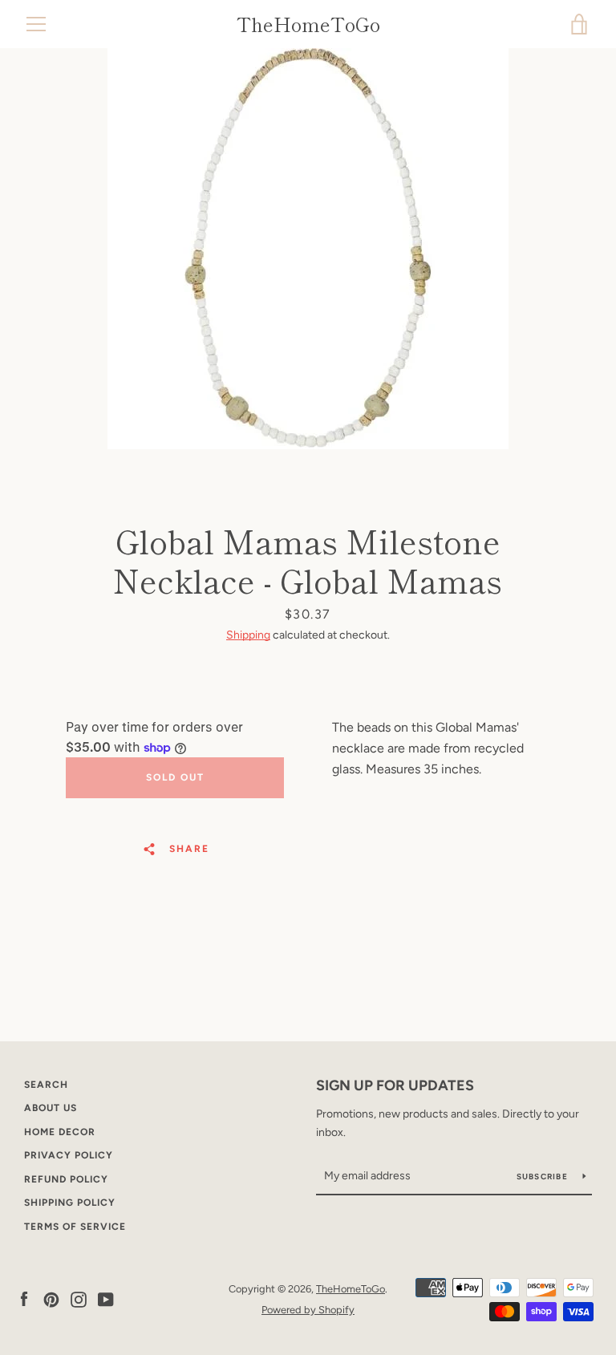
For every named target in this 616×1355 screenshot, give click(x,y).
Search (46, 1084)
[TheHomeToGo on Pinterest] (51, 1298)
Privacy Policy (68, 1155)
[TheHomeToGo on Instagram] (79, 1298)
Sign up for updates (395, 1085)
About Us (50, 1108)
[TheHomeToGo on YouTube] (106, 1298)
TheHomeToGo (308, 24)
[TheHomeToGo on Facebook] (24, 1298)
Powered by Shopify (308, 1310)
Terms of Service (75, 1226)
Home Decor (59, 1132)
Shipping (248, 635)
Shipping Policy (70, 1202)
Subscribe (544, 1176)
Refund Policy (66, 1179)
